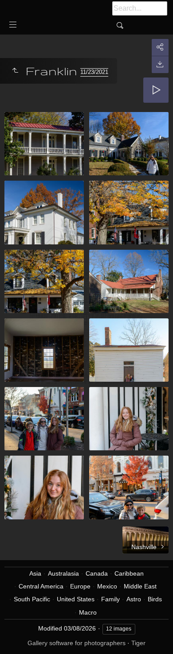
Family (110, 599)
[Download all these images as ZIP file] (160, 64)
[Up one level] (15, 70)
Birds (155, 599)
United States (75, 599)
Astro (133, 599)
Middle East (140, 586)
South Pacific (32, 599)
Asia (35, 573)
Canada (97, 573)
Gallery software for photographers (77, 642)
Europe (80, 586)
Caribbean (129, 573)
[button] (17, 636)
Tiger (138, 642)
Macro (88, 612)
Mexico (107, 586)
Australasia (63, 573)
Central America (41, 586)
